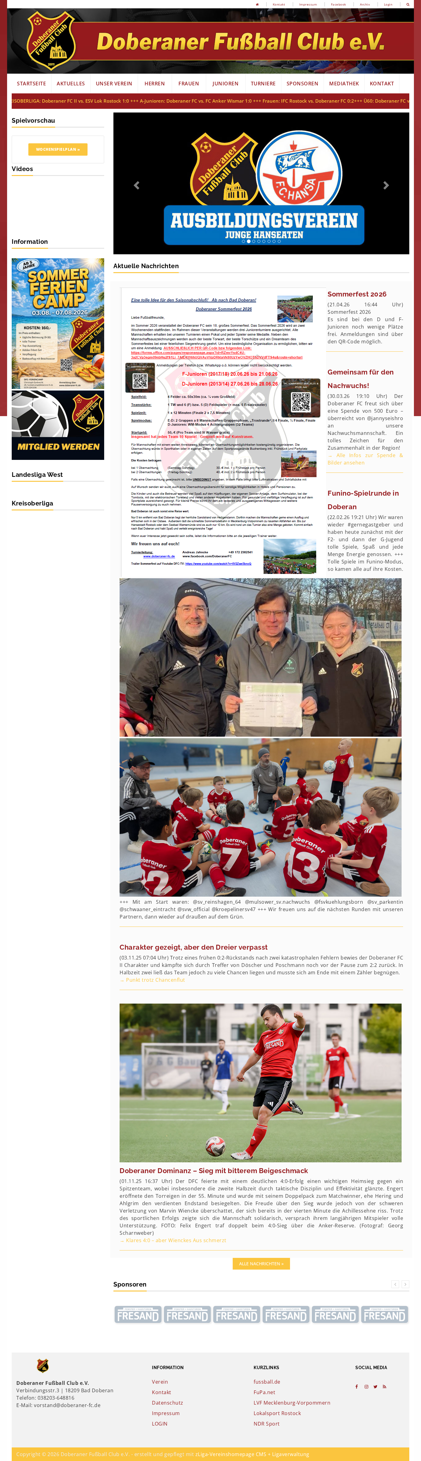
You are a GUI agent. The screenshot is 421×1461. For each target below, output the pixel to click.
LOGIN (160, 1282)
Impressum (308, 4)
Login (388, 4)
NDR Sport (267, 1282)
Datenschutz (167, 1261)
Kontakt (279, 4)
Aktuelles (71, 83)
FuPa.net (264, 1250)
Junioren (225, 83)
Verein (160, 1240)
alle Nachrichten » (261, 1122)
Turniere (263, 83)
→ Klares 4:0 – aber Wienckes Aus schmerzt (173, 1098)
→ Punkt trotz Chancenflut (152, 838)
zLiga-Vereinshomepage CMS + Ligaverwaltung (252, 1312)
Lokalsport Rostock (277, 1271)
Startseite (31, 83)
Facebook (338, 4)
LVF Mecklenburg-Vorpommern (292, 1261)
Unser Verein (114, 83)
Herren (154, 83)
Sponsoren (303, 83)
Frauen (189, 83)
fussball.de (267, 1240)
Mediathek (344, 83)
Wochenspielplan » (58, 149)
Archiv (365, 4)
